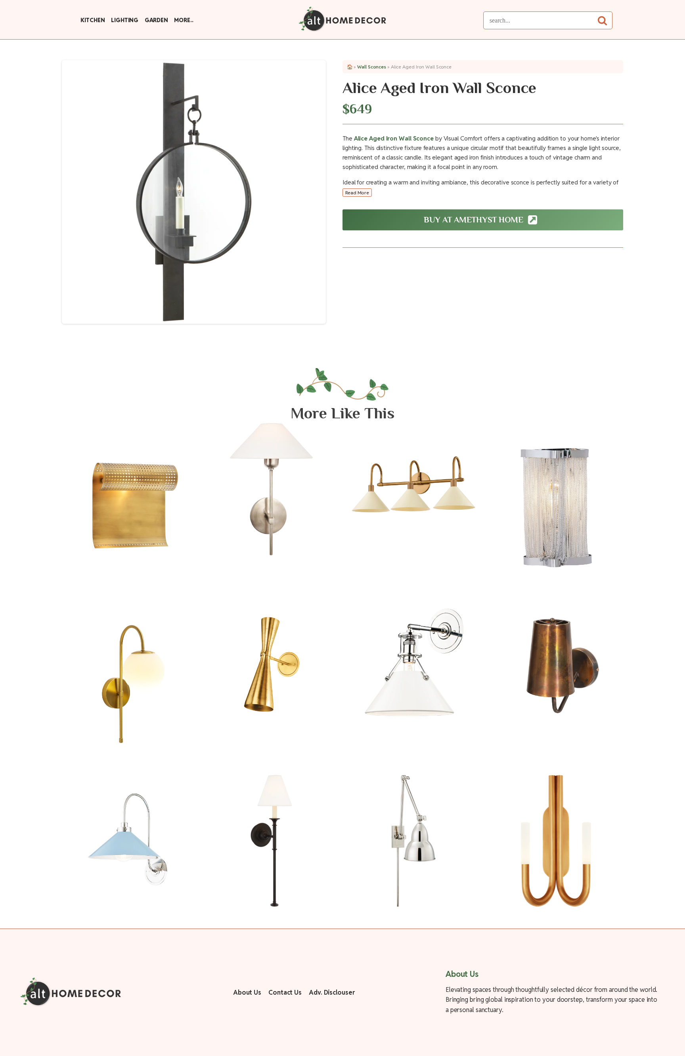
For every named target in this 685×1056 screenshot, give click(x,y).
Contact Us (285, 992)
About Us (247, 992)
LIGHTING (124, 20)
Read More (357, 193)
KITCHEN (92, 20)
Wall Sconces (371, 67)
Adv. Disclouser (332, 992)
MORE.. (183, 20)
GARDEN (156, 20)
